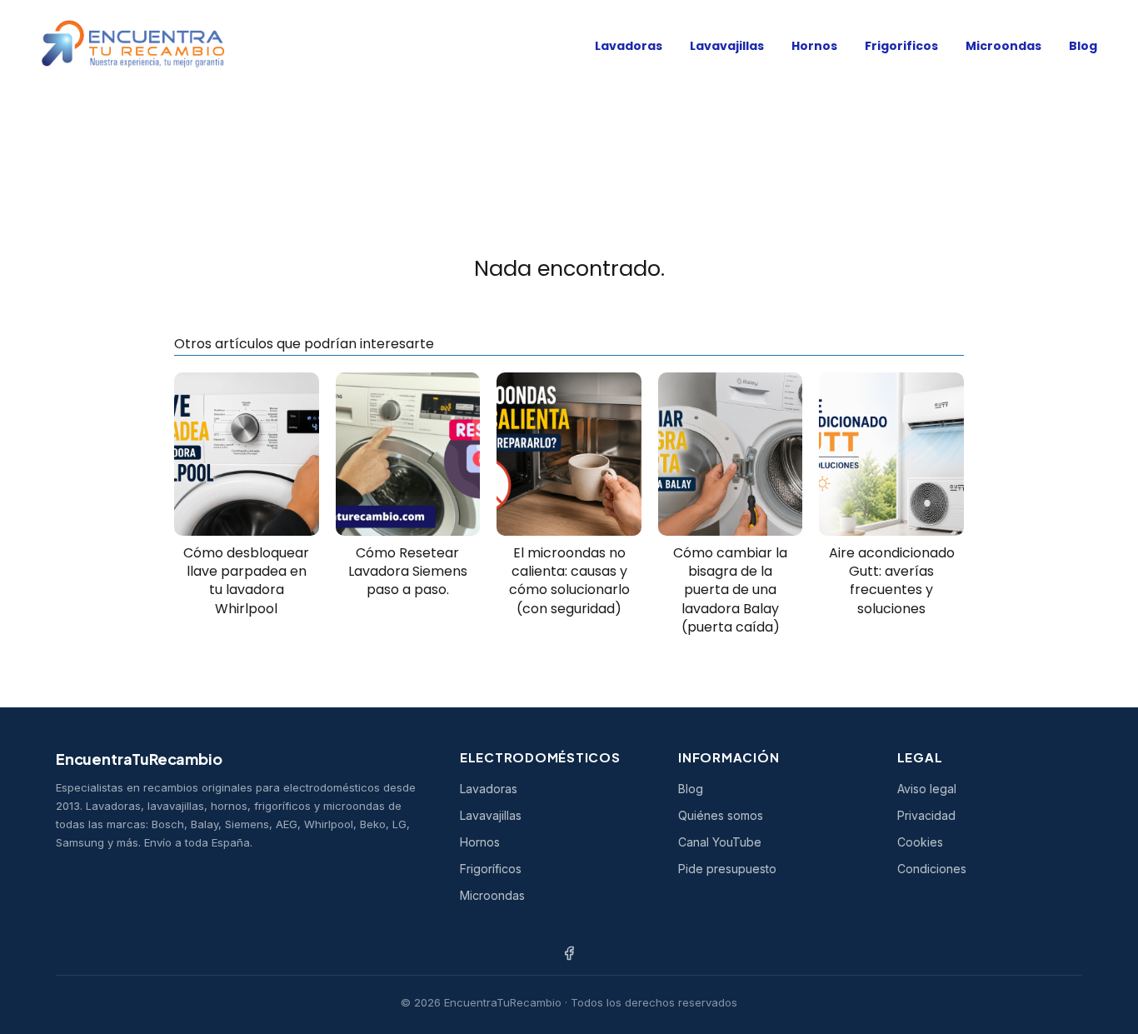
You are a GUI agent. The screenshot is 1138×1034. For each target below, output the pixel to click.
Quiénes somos (720, 815)
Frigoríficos (491, 869)
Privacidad (926, 815)
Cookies (920, 842)
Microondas (1003, 45)
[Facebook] (569, 953)
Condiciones (931, 869)
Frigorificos (901, 45)
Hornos (814, 45)
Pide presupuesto (727, 869)
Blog (1083, 45)
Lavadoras (628, 45)
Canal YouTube (719, 842)
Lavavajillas (727, 45)
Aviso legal (926, 789)
